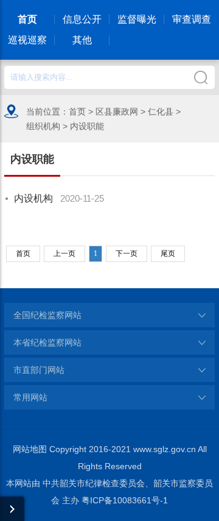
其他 (82, 40)
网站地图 (30, 449)
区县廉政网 (117, 111)
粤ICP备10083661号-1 (125, 500)
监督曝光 (136, 19)
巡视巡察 (27, 40)
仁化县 (160, 111)
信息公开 (82, 19)
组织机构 (43, 126)
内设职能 (87, 126)
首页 (27, 19)
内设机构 (33, 198)
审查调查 (191, 19)
